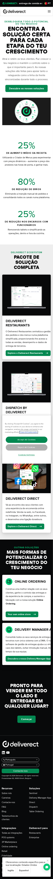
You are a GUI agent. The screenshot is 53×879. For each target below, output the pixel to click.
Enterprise (34, 837)
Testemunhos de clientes (10, 818)
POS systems (8, 837)
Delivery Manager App (40, 797)
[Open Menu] (49, 11)
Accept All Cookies (27, 440)
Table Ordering (36, 811)
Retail (4, 851)
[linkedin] (3, 752)
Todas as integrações (12, 833)
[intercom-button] (46, 867)
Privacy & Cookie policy (28, 432)
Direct (32, 802)
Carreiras (6, 797)
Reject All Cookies (26, 447)
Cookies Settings (26, 455)
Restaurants (35, 833)
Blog (4, 811)
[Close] (47, 860)
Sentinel (33, 793)
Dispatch (33, 806)
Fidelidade (7, 855)
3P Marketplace (9, 842)
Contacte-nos (8, 802)
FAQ (4, 806)
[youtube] (8, 752)
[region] (26, 439)
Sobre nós (7, 793)
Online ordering (9, 846)
